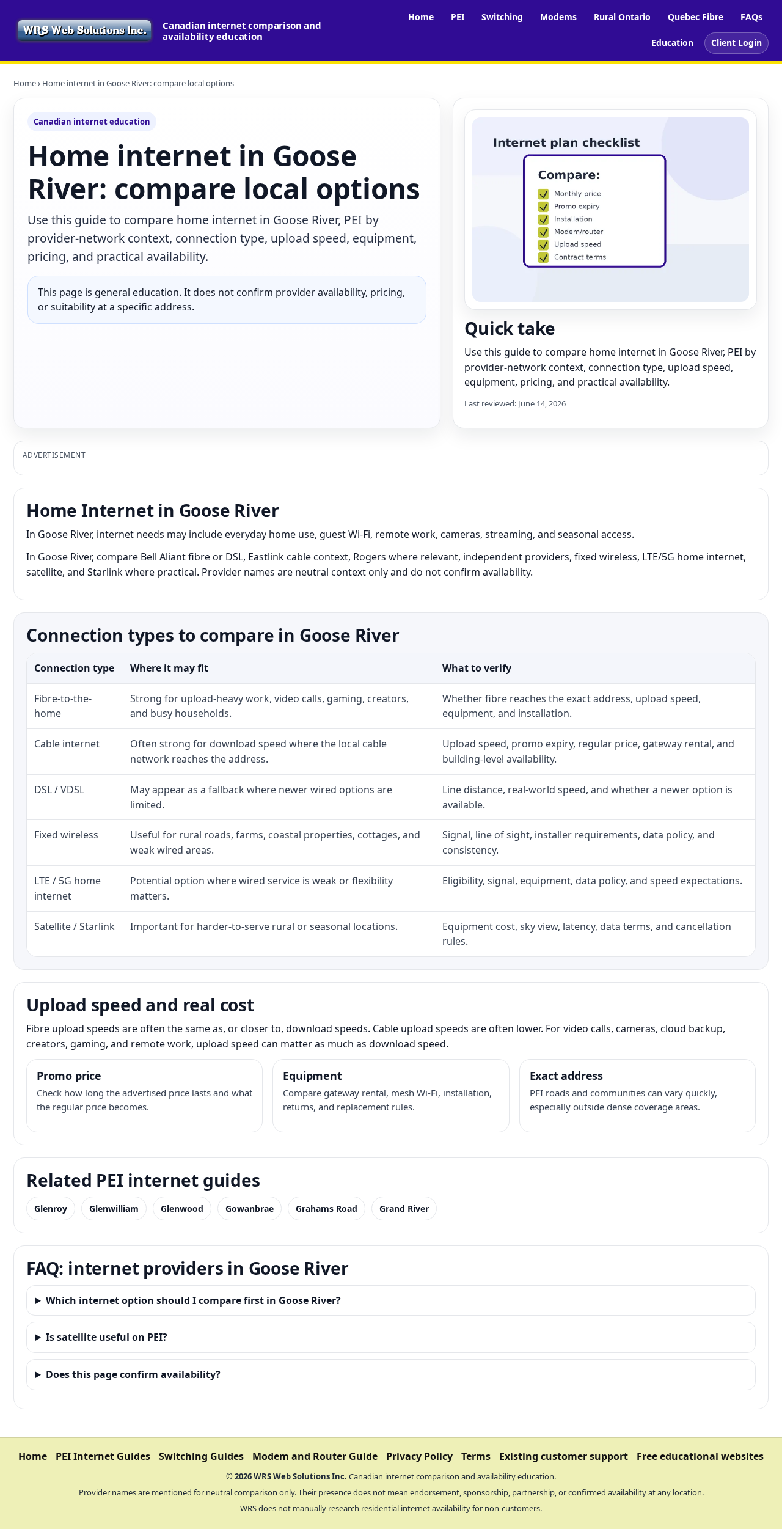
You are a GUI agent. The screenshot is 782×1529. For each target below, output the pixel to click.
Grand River (404, 1208)
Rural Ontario (622, 17)
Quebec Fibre (695, 17)
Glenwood (182, 1208)
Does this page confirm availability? (133, 1374)
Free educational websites (700, 1456)
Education (672, 42)
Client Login (736, 42)
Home (421, 17)
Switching (502, 17)
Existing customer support (563, 1456)
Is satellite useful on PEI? (106, 1337)
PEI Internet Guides (103, 1456)
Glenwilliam (114, 1208)
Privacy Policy (419, 1456)
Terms (476, 1456)
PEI (457, 17)
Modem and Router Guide (315, 1456)
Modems (558, 17)
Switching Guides (201, 1456)
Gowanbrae (249, 1208)
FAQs (751, 17)
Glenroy (50, 1208)
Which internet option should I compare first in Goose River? (193, 1300)
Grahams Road (326, 1208)
